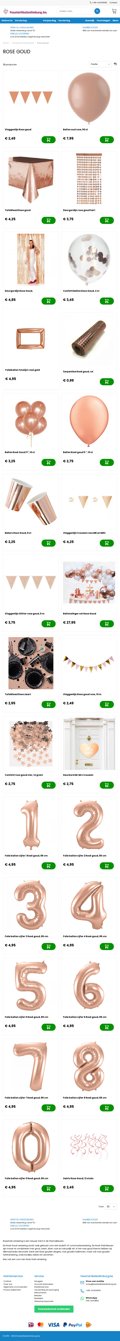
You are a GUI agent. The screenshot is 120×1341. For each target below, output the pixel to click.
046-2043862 (92, 1300)
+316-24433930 (93, 1290)
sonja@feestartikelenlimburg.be (101, 1284)
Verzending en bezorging (46, 1289)
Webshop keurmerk (43, 1301)
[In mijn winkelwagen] (48, 139)
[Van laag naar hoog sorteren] (115, 64)
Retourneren (40, 1292)
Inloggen (38, 1281)
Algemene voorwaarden (15, 1287)
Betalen (38, 1295)
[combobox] (79, 11)
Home (6, 43)
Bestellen (38, 1298)
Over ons (8, 1284)
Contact (113, 2)
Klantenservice (41, 1287)
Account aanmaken (43, 1284)
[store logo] (25, 11)
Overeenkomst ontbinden (54, 1309)
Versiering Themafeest (23, 43)
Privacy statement (12, 1289)
